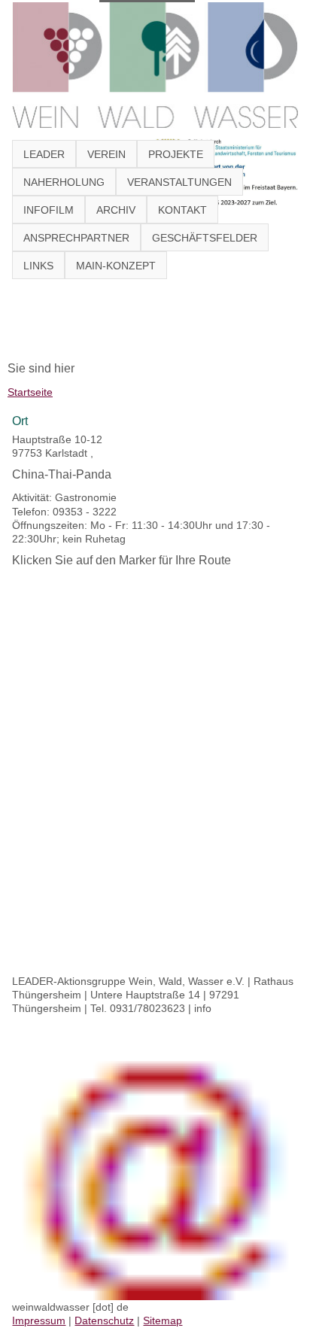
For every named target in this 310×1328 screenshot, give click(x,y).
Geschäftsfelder (204, 238)
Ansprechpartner (76, 238)
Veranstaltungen (179, 182)
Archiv (115, 210)
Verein (106, 154)
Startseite (30, 392)
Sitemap (162, 1320)
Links (38, 266)
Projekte (175, 154)
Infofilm (48, 210)
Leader (44, 154)
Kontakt (182, 210)
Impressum (38, 1320)
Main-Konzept (116, 266)
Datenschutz (104, 1320)
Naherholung (64, 182)
